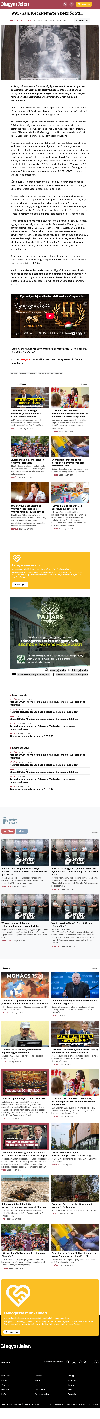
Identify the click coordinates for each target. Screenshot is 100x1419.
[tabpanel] (50, 895)
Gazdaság (72, 1380)
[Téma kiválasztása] (65, 4)
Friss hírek (5, 1376)
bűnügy (14, 373)
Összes (84, 384)
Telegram (25, 359)
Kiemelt (23, 373)
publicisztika (56, 373)
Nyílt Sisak (5, 1389)
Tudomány (72, 1394)
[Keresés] (71, 4)
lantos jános (44, 373)
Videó (37, 1385)
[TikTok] (91, 1362)
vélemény (32, 373)
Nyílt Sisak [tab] (8, 831)
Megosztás (83, 20)
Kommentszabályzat (57, 1404)
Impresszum (6, 1362)
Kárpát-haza (40, 1389)
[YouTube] (74, 1362)
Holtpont (38, 1376)
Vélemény (5, 1385)
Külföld (37, 1380)
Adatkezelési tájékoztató (76, 1404)
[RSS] (96, 1362)
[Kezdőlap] (15, 4)
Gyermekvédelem (42, 1394)
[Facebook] (68, 1362)
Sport (70, 1389)
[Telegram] (85, 1362)
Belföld (27, 20)
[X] (80, 1362)
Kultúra (71, 1385)
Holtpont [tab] (22, 831)
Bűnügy (71, 1376)
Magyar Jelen (16, 20)
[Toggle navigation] (96, 4)
